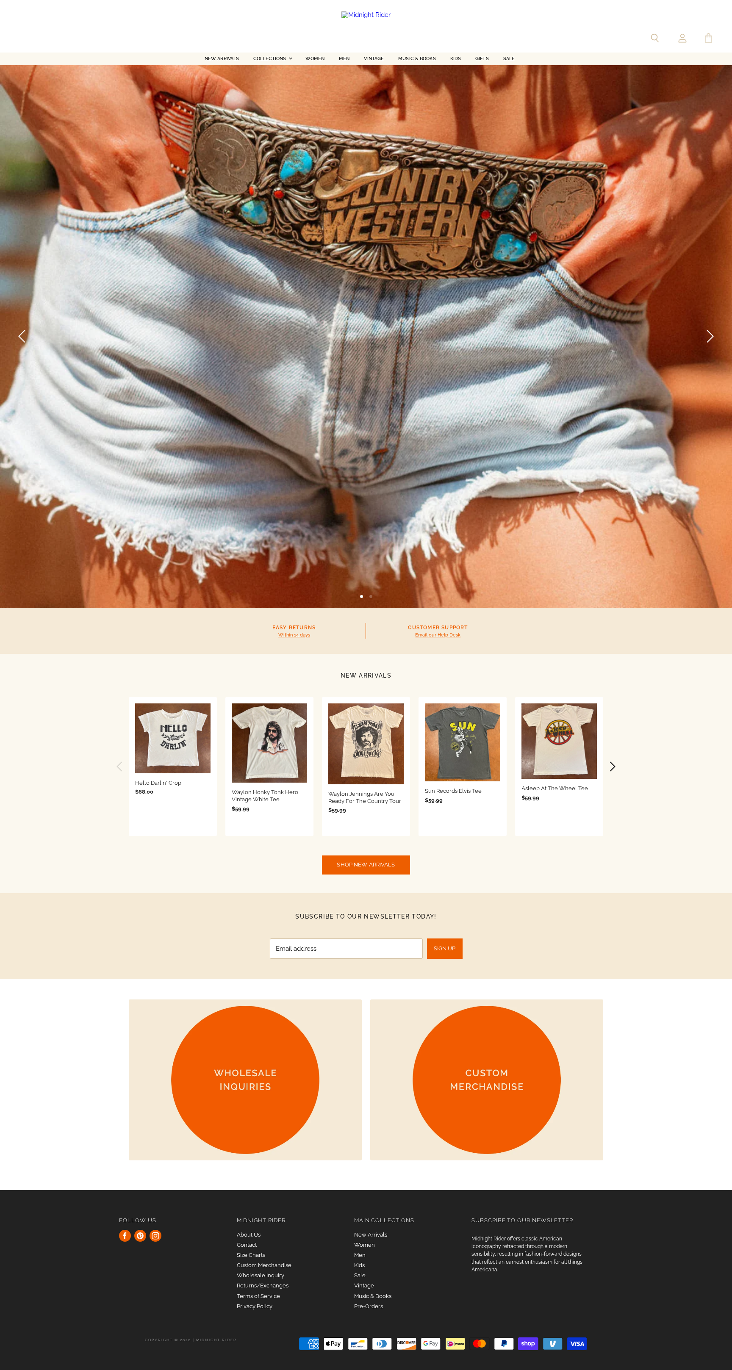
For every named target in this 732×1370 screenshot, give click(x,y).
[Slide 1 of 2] (366, 336)
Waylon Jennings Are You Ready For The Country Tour (364, 797)
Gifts (482, 58)
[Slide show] (366, 336)
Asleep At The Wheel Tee (554, 788)
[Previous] (23, 336)
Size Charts (251, 1255)
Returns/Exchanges (262, 1285)
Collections (270, 58)
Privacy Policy (254, 1306)
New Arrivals (222, 58)
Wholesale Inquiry (260, 1275)
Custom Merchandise (264, 1265)
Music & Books (416, 58)
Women (315, 58)
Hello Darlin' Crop (158, 783)
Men (344, 58)
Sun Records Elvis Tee (453, 791)
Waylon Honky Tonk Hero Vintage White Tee (265, 796)
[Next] (708, 336)
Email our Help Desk (437, 635)
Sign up (445, 948)
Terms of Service (258, 1296)
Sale (509, 58)
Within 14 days (294, 635)
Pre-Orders (368, 1306)
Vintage (374, 58)
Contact (247, 1245)
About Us (249, 1235)
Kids (455, 58)
